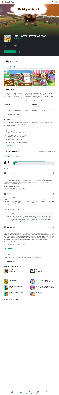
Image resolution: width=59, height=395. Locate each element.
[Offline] (51, 110)
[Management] (17, 110)
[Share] (19, 52)
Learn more (12, 66)
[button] (18, 78)
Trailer (29, 21)
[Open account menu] (56, 2)
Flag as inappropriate (11, 299)
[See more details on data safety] (9, 145)
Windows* (37, 106)
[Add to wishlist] (23, 52)
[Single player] (35, 110)
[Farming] (26, 110)
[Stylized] (44, 110)
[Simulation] (8, 110)
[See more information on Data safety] (13, 119)
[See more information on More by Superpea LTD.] (21, 266)
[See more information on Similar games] (15, 277)
